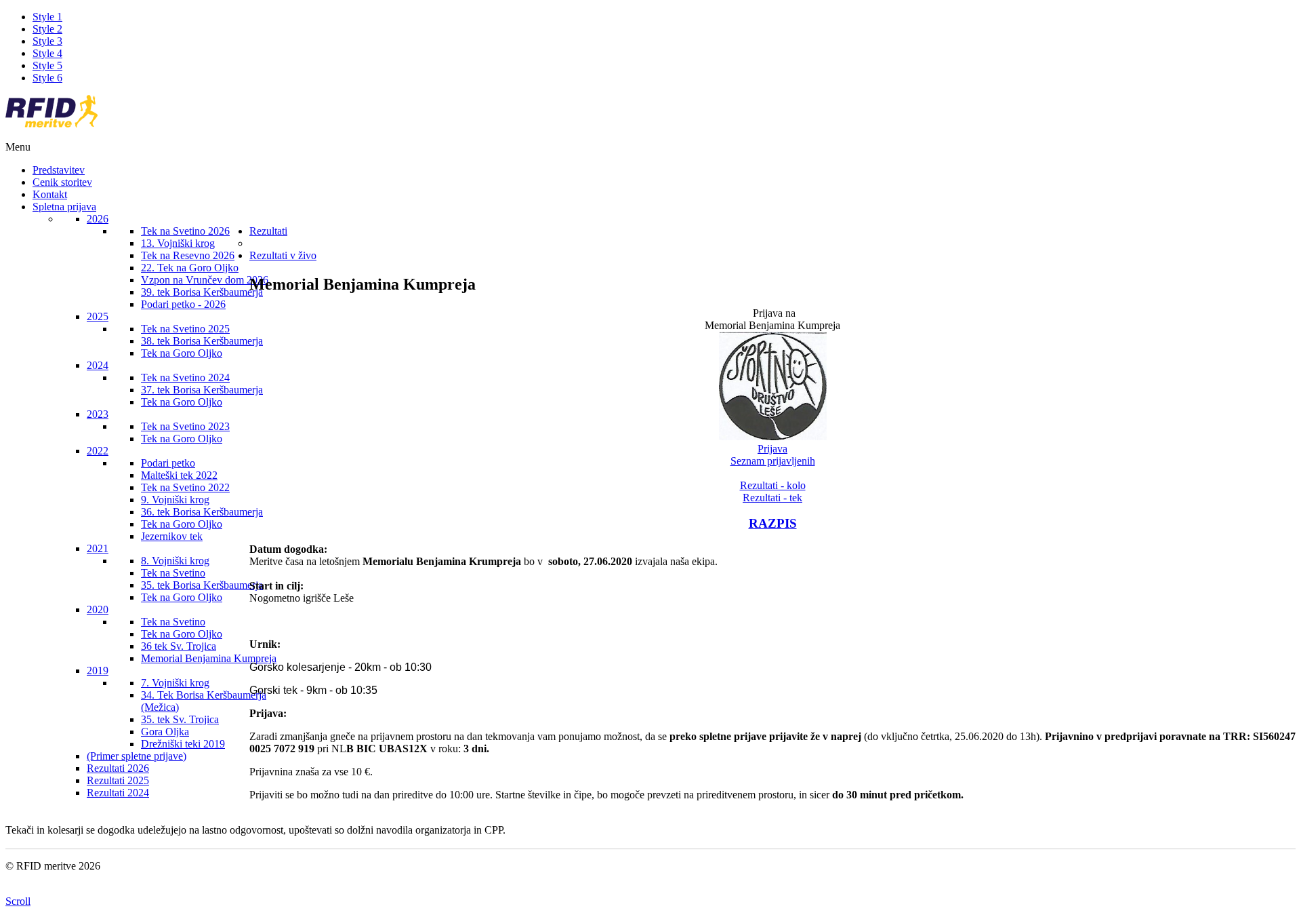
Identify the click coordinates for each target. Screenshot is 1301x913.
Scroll (17, 901)
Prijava (772, 448)
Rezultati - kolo (773, 485)
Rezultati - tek (772, 497)
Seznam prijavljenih (772, 461)
